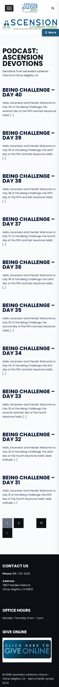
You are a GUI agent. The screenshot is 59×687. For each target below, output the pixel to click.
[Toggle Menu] (9, 8)
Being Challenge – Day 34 (28, 351)
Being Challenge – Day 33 (28, 394)
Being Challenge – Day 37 (28, 221)
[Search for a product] (52, 8)
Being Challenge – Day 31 (28, 480)
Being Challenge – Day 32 (28, 437)
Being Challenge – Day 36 (28, 264)
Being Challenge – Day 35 (28, 307)
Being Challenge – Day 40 (28, 92)
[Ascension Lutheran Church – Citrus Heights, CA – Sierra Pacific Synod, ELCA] (29, 8)
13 (41, 523)
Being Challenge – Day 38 (28, 178)
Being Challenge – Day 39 (28, 135)
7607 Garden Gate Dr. (16, 585)
